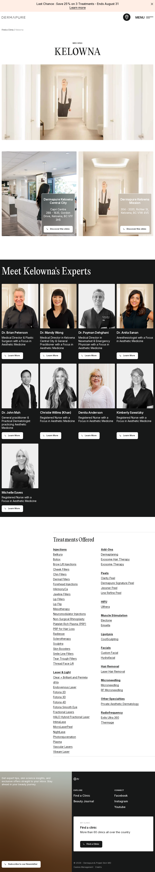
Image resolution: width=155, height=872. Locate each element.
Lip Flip (57, 604)
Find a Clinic (8, 30)
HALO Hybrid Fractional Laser (71, 717)
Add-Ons (107, 549)
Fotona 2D (59, 692)
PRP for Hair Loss (64, 628)
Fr (77, 779)
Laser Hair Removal (113, 671)
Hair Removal (110, 666)
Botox (56, 559)
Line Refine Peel (111, 592)
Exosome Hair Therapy (115, 559)
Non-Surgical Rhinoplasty (68, 619)
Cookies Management (83, 867)
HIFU (104, 601)
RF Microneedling (112, 690)
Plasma (57, 741)
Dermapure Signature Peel (117, 583)
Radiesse (59, 633)
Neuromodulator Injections (69, 613)
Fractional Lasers (63, 712)
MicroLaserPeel (63, 726)
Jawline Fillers (62, 594)
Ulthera (105, 606)
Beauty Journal (84, 801)
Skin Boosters (61, 648)
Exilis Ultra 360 (110, 717)
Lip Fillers (59, 599)
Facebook (121, 795)
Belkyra (58, 554)
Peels (105, 573)
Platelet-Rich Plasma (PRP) (69, 623)
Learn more (78, 7)
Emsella (105, 625)
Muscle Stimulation (114, 615)
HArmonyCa (60, 589)
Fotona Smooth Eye (65, 707)
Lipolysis (107, 634)
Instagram (121, 801)
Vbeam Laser (61, 751)
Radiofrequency (112, 712)
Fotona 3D (59, 697)
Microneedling (110, 680)
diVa (56, 682)
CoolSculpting (109, 639)
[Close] (152, 4)
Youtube (120, 807)
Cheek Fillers (61, 569)
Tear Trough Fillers (65, 658)
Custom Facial (109, 652)
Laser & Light (62, 672)
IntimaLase (59, 721)
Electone (106, 620)
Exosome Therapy (112, 564)
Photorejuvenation (64, 736)
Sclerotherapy (62, 638)
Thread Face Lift (63, 663)
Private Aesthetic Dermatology (120, 703)
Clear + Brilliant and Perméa (70, 677)
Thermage (107, 722)
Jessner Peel (109, 587)
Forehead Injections (65, 584)
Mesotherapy (61, 609)
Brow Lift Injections (64, 564)
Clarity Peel (108, 578)
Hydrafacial (108, 657)
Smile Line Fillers (63, 653)
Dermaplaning (109, 554)
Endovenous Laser (64, 687)
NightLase (59, 731)
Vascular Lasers (63, 746)
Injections (60, 549)
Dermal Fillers (61, 579)
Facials (106, 647)
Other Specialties (113, 698)
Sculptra (58, 643)
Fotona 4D (59, 702)
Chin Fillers (60, 574)
